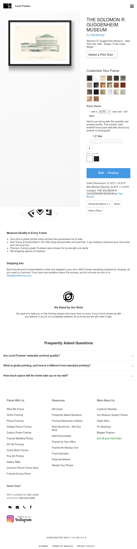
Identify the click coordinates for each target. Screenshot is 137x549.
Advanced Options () (99, 203)
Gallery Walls (13, 461)
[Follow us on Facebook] (30, 507)
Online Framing (15, 414)
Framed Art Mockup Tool (65, 447)
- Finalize (108, 173)
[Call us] (24, 507)
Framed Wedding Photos (20, 438)
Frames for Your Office (64, 441)
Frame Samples (60, 453)
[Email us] (17, 507)
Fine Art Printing (15, 456)
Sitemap (43, 546)
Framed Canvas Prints (18, 473)
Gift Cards (57, 409)
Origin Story (103, 420)
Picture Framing (15, 420)
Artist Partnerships (61, 435)
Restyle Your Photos (62, 465)
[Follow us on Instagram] (19, 521)
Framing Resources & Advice (67, 420)
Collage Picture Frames (19, 426)
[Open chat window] (10, 507)
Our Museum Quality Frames (112, 414)
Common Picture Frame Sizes (22, 467)
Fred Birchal (97, 35)
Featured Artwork (61, 459)
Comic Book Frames (17, 450)
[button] (90, 78)
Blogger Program (106, 432)
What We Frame (15, 409)
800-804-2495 (27, 498)
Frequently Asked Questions (67, 414)
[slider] (97, 141)
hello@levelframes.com (19, 275)
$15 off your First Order (109, 438)
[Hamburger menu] (132, 6)
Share (117, 203)
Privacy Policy (86, 546)
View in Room (95, 210)
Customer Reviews (107, 409)
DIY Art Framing (15, 444)
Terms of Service (62, 546)
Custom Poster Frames (19, 432)
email (35, 494)
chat (29, 494)
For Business (104, 426)
